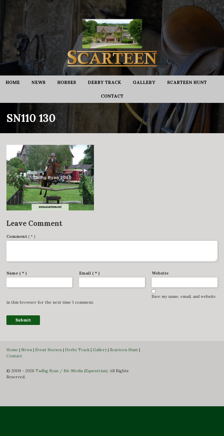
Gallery (144, 82)
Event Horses (48, 349)
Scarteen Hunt (187, 82)
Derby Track (104, 82)
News (39, 82)
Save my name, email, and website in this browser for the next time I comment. (111, 299)
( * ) (20, 236)
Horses (66, 82)
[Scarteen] (112, 40)
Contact (112, 96)
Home (13, 82)
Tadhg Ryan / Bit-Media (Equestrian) (72, 370)
